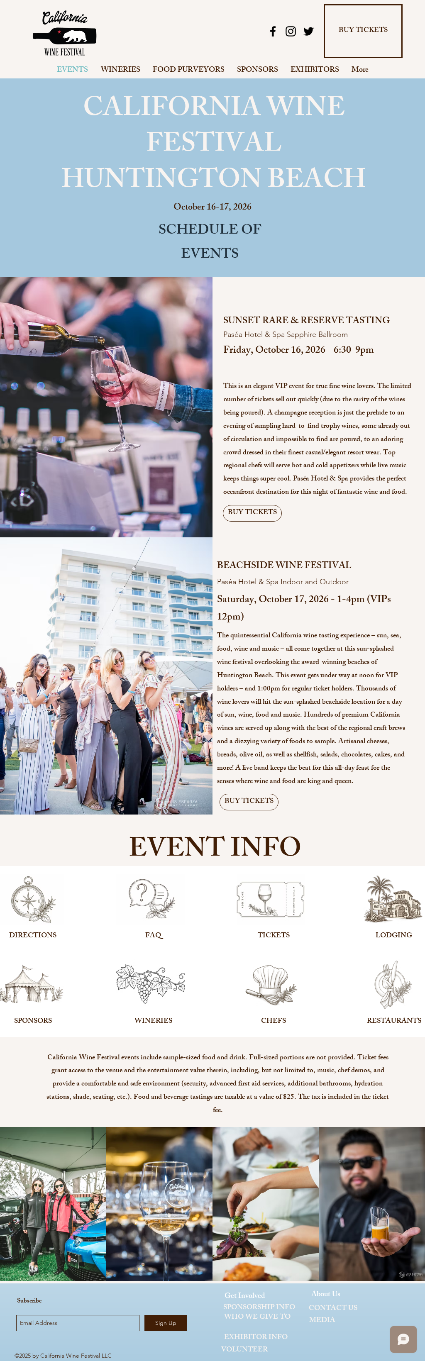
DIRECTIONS (32, 936)
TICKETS (274, 936)
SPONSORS (33, 1021)
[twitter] (308, 31)
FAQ (153, 936)
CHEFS (273, 1021)
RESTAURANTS (394, 1021)
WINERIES (153, 1021)
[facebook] (273, 31)
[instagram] (291, 31)
